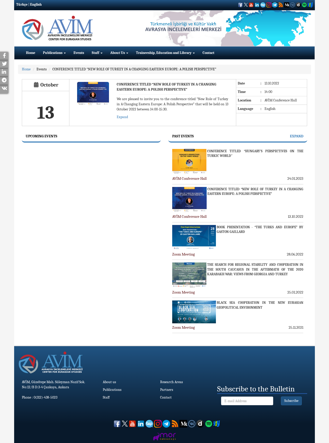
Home (30, 53)
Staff (96, 53)
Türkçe (22, 4)
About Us (118, 53)
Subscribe (291, 401)
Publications (53, 53)
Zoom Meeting (183, 254)
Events (79, 53)
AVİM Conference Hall (189, 178)
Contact (208, 53)
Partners (166, 390)
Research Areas (171, 382)
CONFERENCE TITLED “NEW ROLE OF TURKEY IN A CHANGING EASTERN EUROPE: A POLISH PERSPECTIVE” (134, 69)
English (36, 4)
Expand (122, 117)
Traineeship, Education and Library (164, 53)
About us (109, 382)
